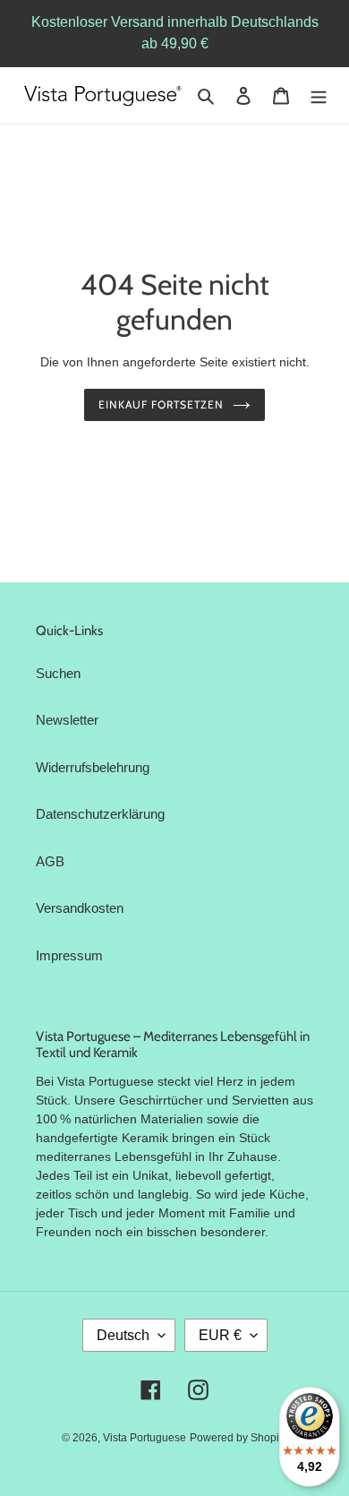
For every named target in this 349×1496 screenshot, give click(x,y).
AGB (50, 861)
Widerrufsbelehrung (92, 767)
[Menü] (318, 95)
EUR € (220, 1335)
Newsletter (67, 719)
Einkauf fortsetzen (160, 404)
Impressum (69, 955)
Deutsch (123, 1335)
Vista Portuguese (144, 1438)
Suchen (58, 673)
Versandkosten (79, 908)
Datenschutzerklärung (100, 813)
